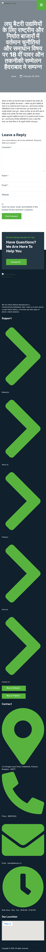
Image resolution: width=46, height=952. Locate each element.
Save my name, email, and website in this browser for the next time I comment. (20, 208)
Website (5, 195)
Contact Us (15, 262)
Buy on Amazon (13, 688)
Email (5, 185)
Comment (7, 147)
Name (5, 176)
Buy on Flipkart (13, 696)
